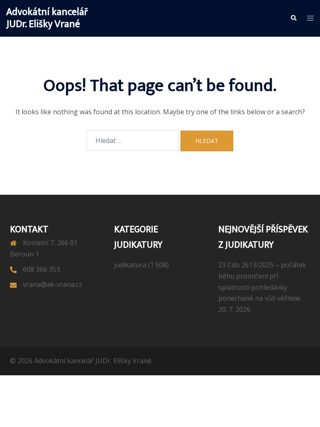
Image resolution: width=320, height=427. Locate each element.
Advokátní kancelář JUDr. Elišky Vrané (47, 18)
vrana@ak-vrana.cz (52, 284)
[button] (293, 18)
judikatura (130, 264)
